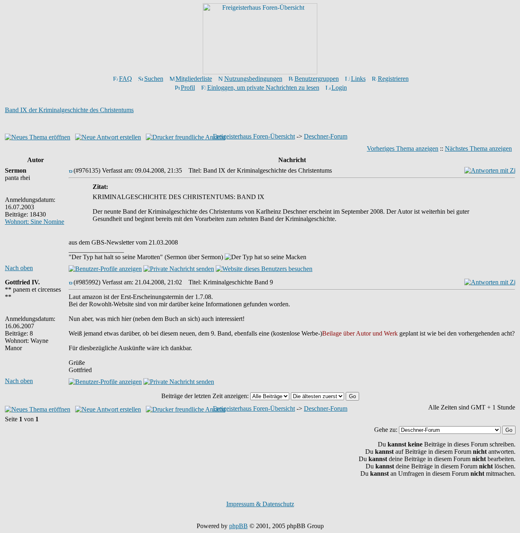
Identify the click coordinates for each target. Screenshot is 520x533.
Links (358, 78)
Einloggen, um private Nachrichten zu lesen (263, 87)
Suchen (153, 78)
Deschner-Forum (325, 136)
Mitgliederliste (194, 78)
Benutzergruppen (317, 78)
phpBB (238, 525)
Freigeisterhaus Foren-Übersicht (254, 136)
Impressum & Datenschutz (260, 503)
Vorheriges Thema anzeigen (402, 148)
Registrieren (393, 78)
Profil (188, 87)
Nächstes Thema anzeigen (478, 148)
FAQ (125, 78)
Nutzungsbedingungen (253, 78)
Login (339, 87)
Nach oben (19, 267)
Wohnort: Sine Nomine (34, 221)
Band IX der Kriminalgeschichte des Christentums (69, 109)
